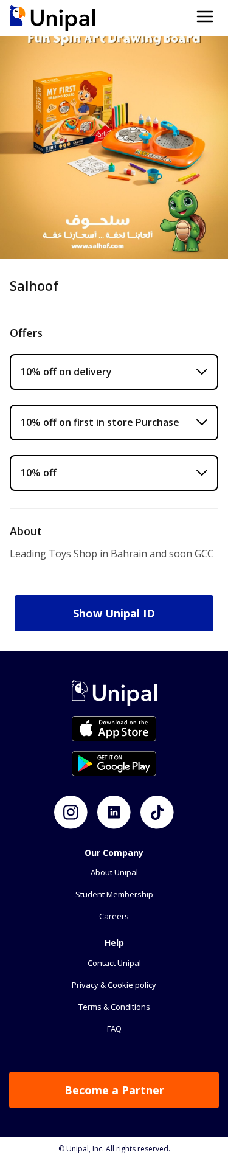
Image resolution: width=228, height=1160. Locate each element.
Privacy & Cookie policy (114, 984)
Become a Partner (114, 1090)
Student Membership (114, 894)
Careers (114, 916)
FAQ (114, 1028)
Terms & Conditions (114, 1006)
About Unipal (114, 872)
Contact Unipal (114, 962)
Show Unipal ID (114, 613)
